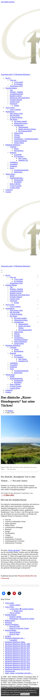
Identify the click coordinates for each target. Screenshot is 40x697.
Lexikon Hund (15, 188)
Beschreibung (18, 151)
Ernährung (13, 166)
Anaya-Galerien (15, 109)
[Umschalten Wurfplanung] (38, 308)
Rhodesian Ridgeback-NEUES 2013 (17, 654)
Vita (11, 90)
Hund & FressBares (11, 624)
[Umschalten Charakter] (38, 347)
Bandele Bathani (10, 615)
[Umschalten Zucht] (38, 369)
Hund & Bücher (14, 632)
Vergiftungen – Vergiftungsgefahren (26, 139)
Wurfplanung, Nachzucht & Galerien (21, 619)
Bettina (10, 411)
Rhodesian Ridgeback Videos (15, 642)
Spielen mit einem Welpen (27, 129)
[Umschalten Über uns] (38, 277)
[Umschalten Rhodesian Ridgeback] (38, 345)
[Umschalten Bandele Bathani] (38, 285)
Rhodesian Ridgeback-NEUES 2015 (17, 657)
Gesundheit (13, 164)
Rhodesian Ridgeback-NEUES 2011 (17, 650)
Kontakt (8, 192)
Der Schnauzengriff (25, 131)
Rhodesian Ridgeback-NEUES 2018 (17, 663)
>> (8, 495)
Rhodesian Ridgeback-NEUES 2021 (17, 669)
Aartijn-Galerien (14, 605)
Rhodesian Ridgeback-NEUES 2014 (17, 655)
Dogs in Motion (15, 184)
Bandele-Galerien (16, 96)
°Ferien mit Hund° (14, 550)
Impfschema (18, 172)
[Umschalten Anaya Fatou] (38, 305)
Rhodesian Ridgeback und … (15, 638)
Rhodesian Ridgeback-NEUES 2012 (17, 652)
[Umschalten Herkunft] (38, 353)
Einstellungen (25, 694)
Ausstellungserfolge (16, 94)
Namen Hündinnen (20, 141)
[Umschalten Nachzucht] (38, 301)
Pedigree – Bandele (16, 92)
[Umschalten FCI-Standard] (38, 357)
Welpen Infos (18, 611)
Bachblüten (18, 182)
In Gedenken (18, 84)
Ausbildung (14, 162)
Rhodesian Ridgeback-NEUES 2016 (17, 659)
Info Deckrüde (15, 115)
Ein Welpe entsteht (20, 121)
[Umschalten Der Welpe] (38, 316)
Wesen (16, 149)
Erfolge (16, 105)
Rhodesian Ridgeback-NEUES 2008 (17, 644)
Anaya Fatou (9, 607)
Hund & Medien (10, 630)
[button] (11, 78)
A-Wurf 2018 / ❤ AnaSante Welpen (21, 609)
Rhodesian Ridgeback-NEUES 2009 (17, 646)
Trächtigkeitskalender (21, 170)
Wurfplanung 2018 (16, 86)
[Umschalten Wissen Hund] (38, 375)
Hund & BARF (14, 626)
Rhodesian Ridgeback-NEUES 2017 (17, 661)
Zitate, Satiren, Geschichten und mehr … (19, 673)
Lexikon (8, 636)
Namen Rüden (19, 143)
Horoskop (8, 622)
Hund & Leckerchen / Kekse (19, 628)
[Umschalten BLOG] (38, 275)
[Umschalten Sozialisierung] (38, 322)
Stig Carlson (22, 158)
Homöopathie (18, 180)
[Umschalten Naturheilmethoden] (38, 379)
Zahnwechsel (18, 133)
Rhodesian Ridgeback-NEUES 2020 (17, 667)
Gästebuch (9, 190)
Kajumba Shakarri (16, 100)
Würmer (17, 135)
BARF (12, 176)
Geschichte (18, 154)
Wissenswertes (10, 671)
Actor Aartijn (18, 82)
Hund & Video (14, 634)
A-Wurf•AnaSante (16, 117)
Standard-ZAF (23, 160)
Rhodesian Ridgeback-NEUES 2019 (17, 665)
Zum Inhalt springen (8, 2)
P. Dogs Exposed (15, 186)
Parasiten (17, 137)
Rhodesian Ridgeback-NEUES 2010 (17, 648)
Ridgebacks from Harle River (20, 98)
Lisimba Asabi (15, 102)
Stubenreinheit (23, 127)
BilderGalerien (10, 620)
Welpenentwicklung (21, 123)
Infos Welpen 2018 (16, 113)
